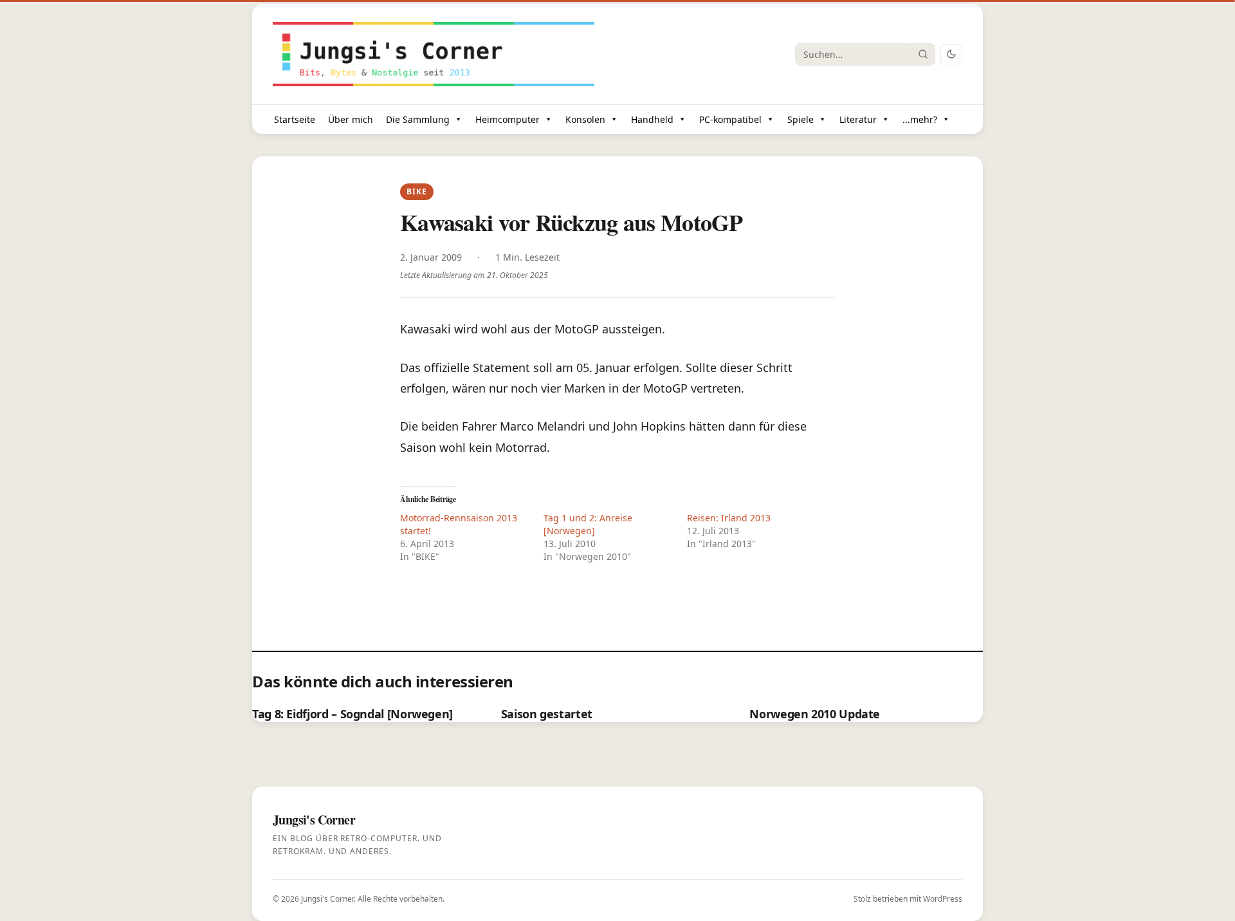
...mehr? (919, 119)
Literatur (858, 119)
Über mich (350, 119)
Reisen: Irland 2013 (729, 518)
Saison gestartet (546, 713)
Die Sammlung (418, 119)
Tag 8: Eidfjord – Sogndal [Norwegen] (352, 713)
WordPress (942, 898)
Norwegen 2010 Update (814, 713)
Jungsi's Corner (327, 898)
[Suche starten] (923, 54)
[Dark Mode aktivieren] (951, 54)
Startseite (294, 119)
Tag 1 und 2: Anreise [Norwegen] (588, 524)
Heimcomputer (507, 119)
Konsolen (585, 119)
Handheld (652, 119)
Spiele (800, 119)
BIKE (416, 191)
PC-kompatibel (730, 119)
